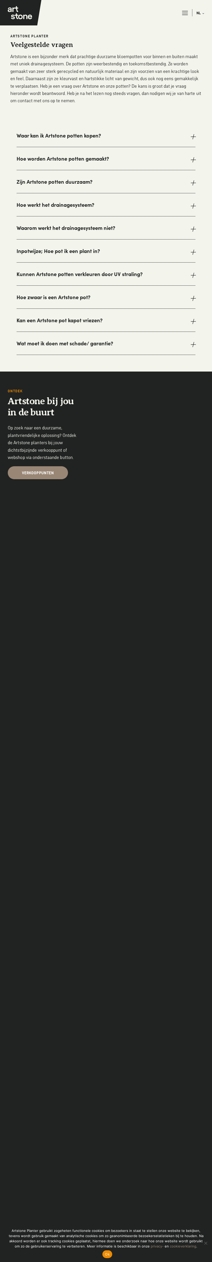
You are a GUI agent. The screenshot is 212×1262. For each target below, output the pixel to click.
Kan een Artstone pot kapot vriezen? (60, 320)
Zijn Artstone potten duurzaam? (55, 182)
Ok (107, 1254)
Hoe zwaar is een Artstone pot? (53, 297)
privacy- (157, 1246)
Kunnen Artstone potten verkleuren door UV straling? (80, 274)
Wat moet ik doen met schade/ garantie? (65, 343)
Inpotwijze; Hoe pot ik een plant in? (58, 251)
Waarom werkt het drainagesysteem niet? (66, 228)
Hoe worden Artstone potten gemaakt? (63, 158)
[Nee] (205, 1243)
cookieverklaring (183, 1246)
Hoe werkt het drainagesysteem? (55, 205)
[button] (185, 12)
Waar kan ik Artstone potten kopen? (59, 135)
